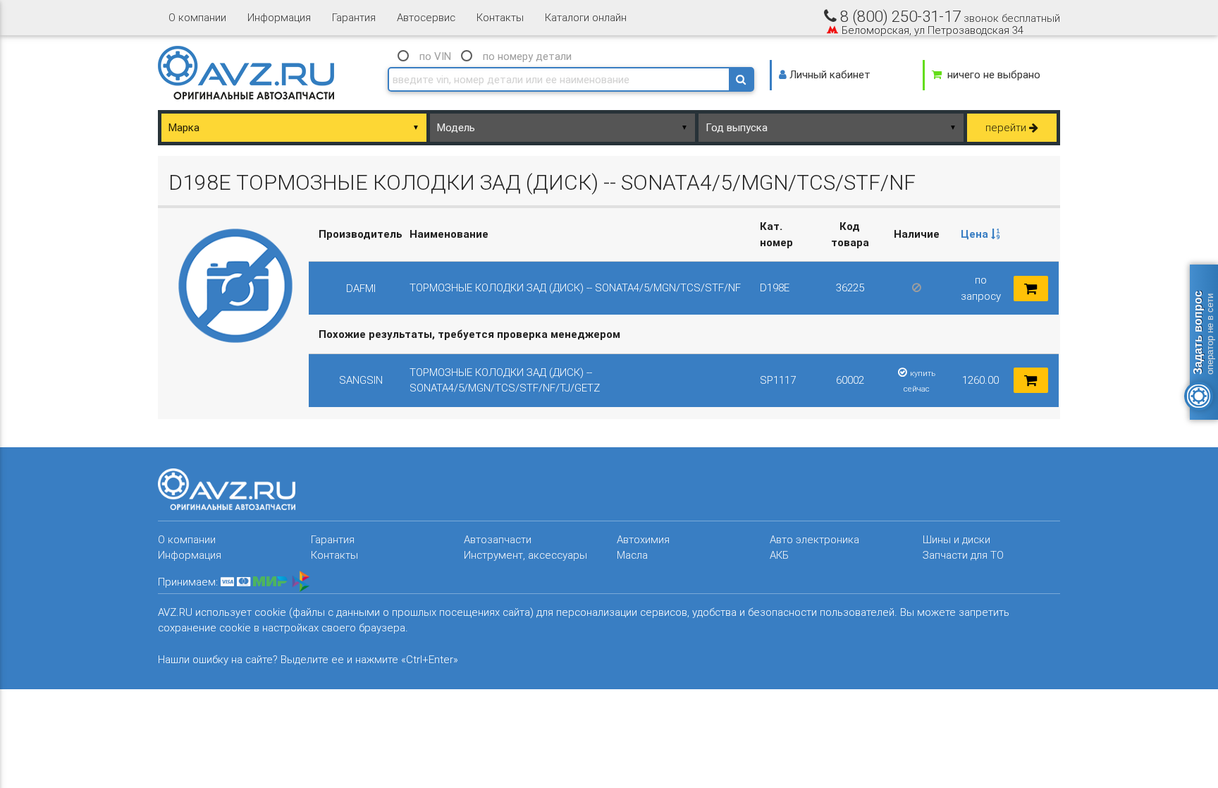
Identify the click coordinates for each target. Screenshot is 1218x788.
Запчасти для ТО (963, 555)
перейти (1007, 127)
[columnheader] (980, 235)
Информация (279, 17)
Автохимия (643, 539)
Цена (976, 234)
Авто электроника (814, 539)
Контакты (500, 17)
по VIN (435, 56)
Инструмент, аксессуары (525, 555)
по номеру (527, 56)
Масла (632, 555)
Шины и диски (956, 539)
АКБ (779, 555)
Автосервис (426, 17)
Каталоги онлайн (586, 17)
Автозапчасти (497, 539)
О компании (197, 17)
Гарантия (354, 17)
